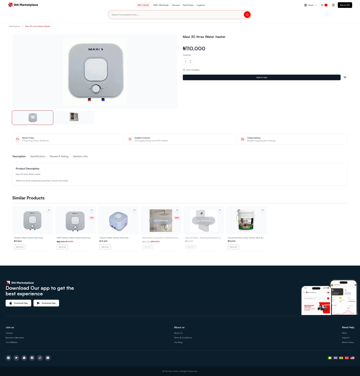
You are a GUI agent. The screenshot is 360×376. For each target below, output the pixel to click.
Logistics (201, 5)
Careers (9, 333)
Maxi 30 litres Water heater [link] (37, 26)
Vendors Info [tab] (80, 156)
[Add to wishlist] (49, 210)
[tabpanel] (180, 174)
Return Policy (348, 342)
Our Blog (178, 342)
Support (346, 337)
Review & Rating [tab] (59, 156)
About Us (178, 333)
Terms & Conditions (183, 337)
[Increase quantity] (190, 60)
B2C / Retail (143, 5)
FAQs (344, 333)
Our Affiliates (11, 342)
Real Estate (188, 5)
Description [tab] (19, 156)
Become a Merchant (15, 337)
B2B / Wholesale (161, 5)
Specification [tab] (37, 156)
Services (176, 5)
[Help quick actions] (333, 5)
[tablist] (180, 157)
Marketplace (14, 26)
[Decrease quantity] (190, 63)
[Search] (247, 14)
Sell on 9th (345, 5)
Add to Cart (261, 77)
